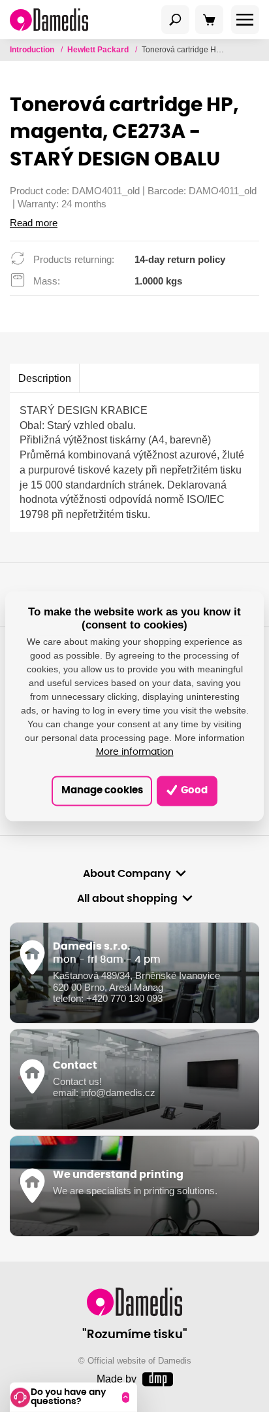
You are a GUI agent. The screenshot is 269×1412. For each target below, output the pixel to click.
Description (44, 378)
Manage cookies (102, 790)
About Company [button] (127, 874)
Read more (33, 223)
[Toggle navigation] (175, 19)
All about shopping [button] (127, 898)
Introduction (33, 49)
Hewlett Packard (99, 49)
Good (193, 790)
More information (135, 752)
